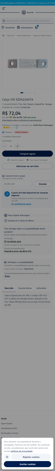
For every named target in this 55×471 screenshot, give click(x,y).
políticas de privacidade (21, 451)
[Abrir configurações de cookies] (7, 457)
